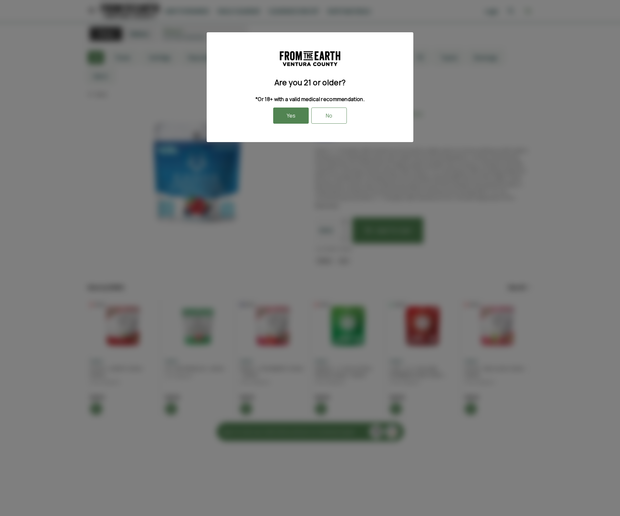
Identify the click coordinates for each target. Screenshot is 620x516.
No (329, 115)
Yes (291, 115)
